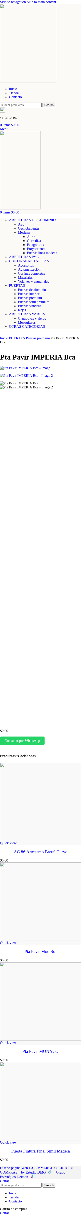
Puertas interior (28, 294)
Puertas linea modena (42, 253)
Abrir (31, 237)
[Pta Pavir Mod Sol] (40, 901)
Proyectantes (36, 249)
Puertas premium (30, 298)
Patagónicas (35, 245)
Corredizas (34, 241)
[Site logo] (28, 81)
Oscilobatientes (29, 228)
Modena (24, 232)
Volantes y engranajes (33, 281)
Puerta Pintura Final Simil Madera (40, 1151)
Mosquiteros (27, 322)
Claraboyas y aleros (32, 318)
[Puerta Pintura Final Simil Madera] (40, 1101)
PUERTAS (17, 338)
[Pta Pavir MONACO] (40, 1001)
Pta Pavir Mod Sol (40, 951)
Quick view (8, 843)
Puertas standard (29, 306)
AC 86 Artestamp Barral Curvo (41, 851)
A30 (21, 224)
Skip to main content (41, 2)
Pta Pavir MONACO (40, 1051)
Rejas (22, 310)
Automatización (29, 269)
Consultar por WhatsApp (22, 741)
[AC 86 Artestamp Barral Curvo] (40, 802)
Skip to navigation (13, 2)
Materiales (25, 277)
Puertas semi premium (33, 302)
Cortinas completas (31, 273)
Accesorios (26, 265)
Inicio (4, 338)
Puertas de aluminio (32, 290)
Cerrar (4, 1181)
